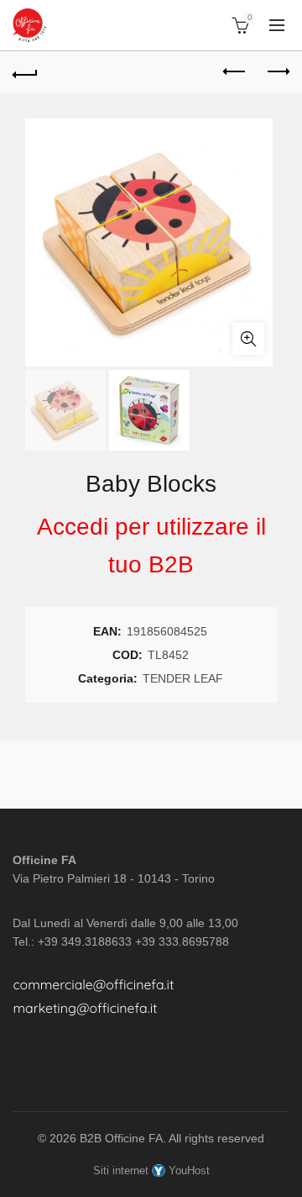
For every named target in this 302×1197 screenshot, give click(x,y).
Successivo (277, 72)
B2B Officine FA (121, 1138)
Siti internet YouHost (151, 1170)
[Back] (25, 72)
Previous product (235, 72)
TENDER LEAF (183, 678)
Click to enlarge (248, 339)
